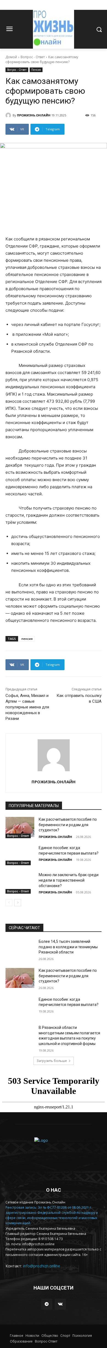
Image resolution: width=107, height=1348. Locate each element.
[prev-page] (8, 902)
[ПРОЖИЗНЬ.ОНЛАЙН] (9, 115)
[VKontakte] (60, 1304)
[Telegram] (46, 1304)
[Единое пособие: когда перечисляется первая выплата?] (19, 855)
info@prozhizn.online (41, 1265)
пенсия (27, 639)
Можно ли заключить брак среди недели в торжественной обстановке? (68, 880)
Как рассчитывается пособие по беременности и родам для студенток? (68, 824)
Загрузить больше (51, 1060)
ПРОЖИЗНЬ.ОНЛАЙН (33, 115)
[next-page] (17, 902)
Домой (11, 57)
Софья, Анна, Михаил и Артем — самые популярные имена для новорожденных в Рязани (27, 707)
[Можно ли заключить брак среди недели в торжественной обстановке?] (19, 882)
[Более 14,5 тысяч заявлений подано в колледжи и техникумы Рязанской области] (19, 949)
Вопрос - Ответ (33, 57)
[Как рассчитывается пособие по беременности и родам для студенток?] (19, 827)
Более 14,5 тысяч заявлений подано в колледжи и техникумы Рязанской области (68, 946)
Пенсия (36, 70)
